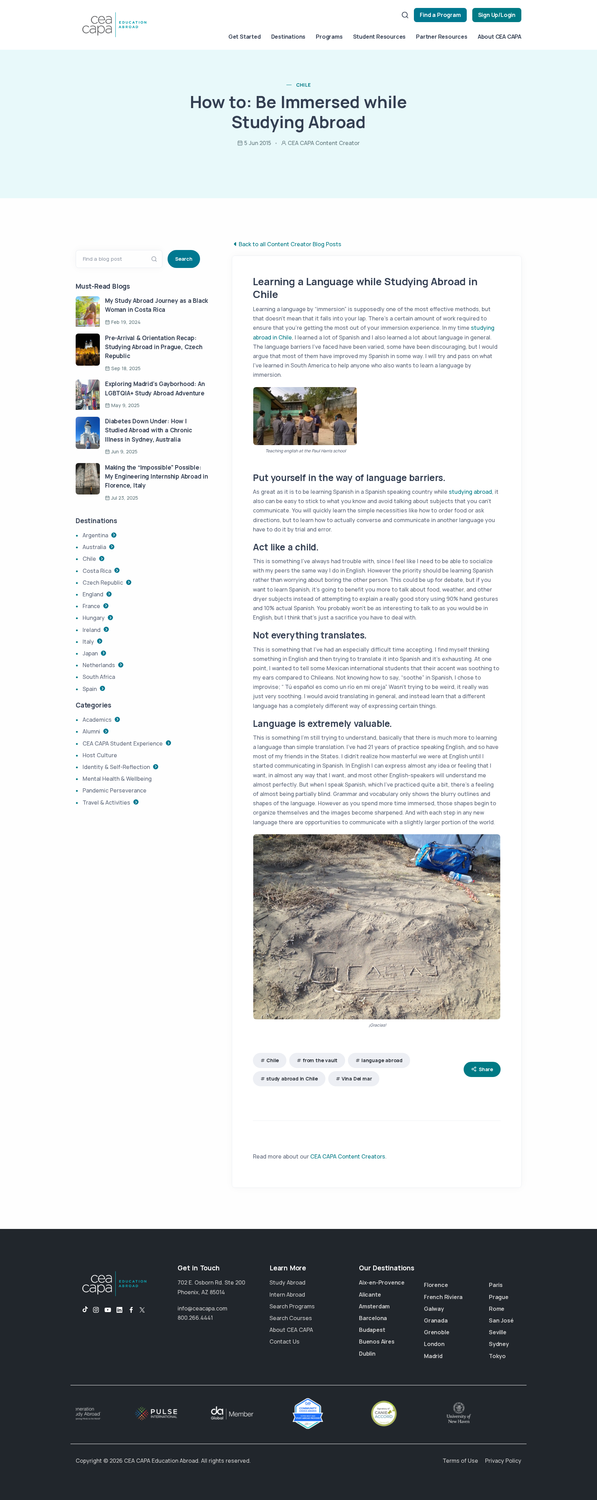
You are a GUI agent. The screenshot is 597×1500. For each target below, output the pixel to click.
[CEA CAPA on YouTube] (107, 1310)
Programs (329, 36)
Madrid (433, 1356)
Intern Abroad (287, 1294)
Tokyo (497, 1356)
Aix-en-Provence (382, 1282)
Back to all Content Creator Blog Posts (290, 244)
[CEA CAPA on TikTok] (82, 1310)
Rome (496, 1308)
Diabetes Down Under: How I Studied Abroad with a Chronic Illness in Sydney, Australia (148, 430)
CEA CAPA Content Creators (347, 1156)
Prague (499, 1297)
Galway (434, 1308)
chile (303, 84)
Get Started (244, 36)
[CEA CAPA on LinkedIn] (119, 1310)
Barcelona (373, 1318)
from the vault (320, 1060)
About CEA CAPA (499, 36)
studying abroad (470, 492)
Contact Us (284, 1341)
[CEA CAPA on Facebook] (131, 1310)
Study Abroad (287, 1282)
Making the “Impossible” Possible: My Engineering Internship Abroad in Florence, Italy (156, 476)
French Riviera (443, 1297)
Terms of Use (460, 1460)
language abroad (381, 1060)
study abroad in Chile (292, 1078)
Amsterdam (374, 1306)
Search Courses (290, 1318)
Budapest (372, 1330)
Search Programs (292, 1306)
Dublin (367, 1353)
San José (501, 1320)
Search (183, 259)
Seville (497, 1332)
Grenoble (436, 1332)
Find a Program (440, 15)
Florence (436, 1285)
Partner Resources (441, 36)
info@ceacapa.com (202, 1308)
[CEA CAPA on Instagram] (96, 1310)
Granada (436, 1320)
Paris (496, 1285)
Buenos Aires (377, 1341)
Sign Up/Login (496, 15)
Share (486, 1069)
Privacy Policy (503, 1460)
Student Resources (379, 36)
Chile (272, 1060)
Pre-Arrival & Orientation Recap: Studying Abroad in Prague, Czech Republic (153, 347)
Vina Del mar (357, 1078)
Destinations (288, 36)
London (434, 1344)
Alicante (370, 1294)
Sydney (499, 1344)
